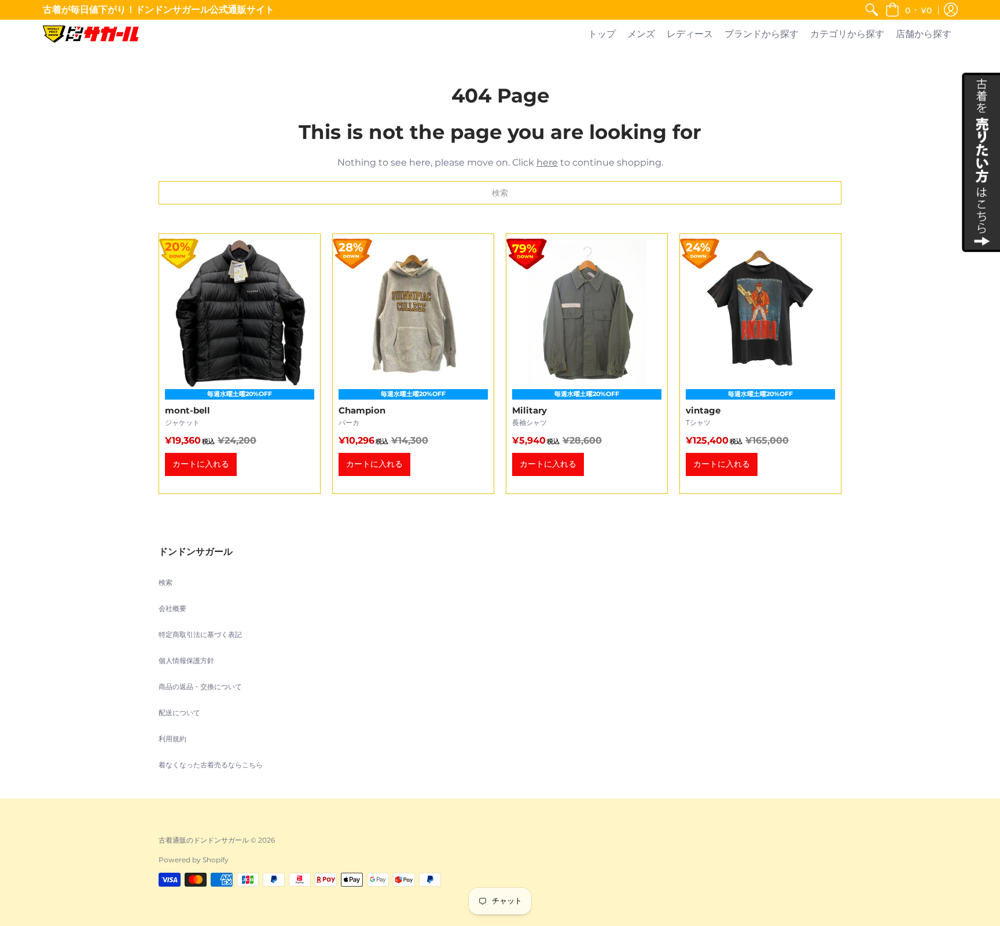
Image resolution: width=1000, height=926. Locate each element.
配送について (179, 712)
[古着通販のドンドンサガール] (91, 34)
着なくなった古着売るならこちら (211, 764)
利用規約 (172, 738)
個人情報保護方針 (186, 660)
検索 (165, 582)
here (547, 162)
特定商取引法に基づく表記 (200, 634)
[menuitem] (871, 10)
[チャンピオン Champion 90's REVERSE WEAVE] (413, 363)
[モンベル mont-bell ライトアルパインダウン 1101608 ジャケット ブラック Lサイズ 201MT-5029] (239, 363)
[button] (908, 10)
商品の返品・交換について (200, 686)
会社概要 (172, 608)
